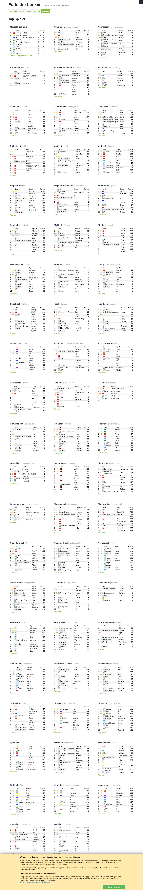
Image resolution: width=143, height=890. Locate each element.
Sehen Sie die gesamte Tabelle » (21, 56)
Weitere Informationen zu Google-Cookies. (35, 882)
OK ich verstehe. (114, 887)
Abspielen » (58, 52)
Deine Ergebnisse (33, 11)
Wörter (21, 11)
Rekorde (45, 11)
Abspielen (13, 11)
